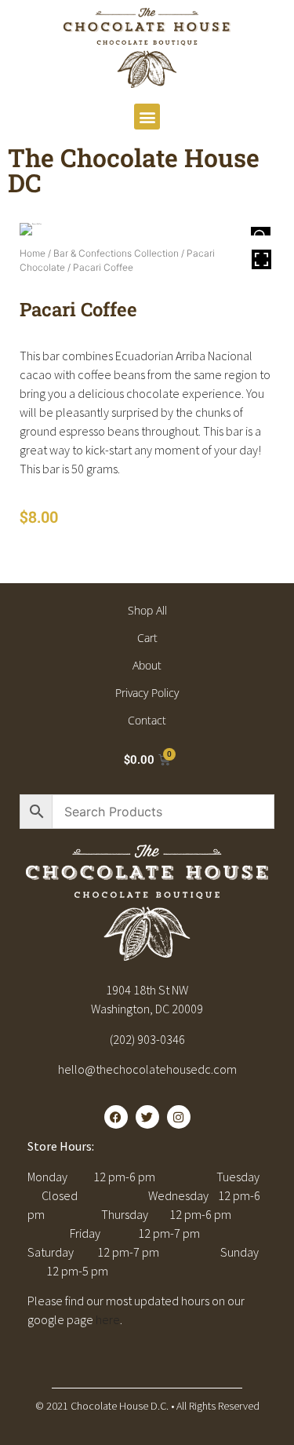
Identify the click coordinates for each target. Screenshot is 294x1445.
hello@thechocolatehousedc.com (147, 1069)
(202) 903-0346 (147, 1039)
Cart (147, 637)
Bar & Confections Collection (116, 253)
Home (32, 253)
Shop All (147, 610)
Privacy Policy (147, 692)
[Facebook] (116, 1117)
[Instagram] (179, 1117)
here (108, 1319)
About (147, 665)
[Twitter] (147, 1117)
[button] (147, 117)
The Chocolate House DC (134, 169)
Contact (147, 720)
